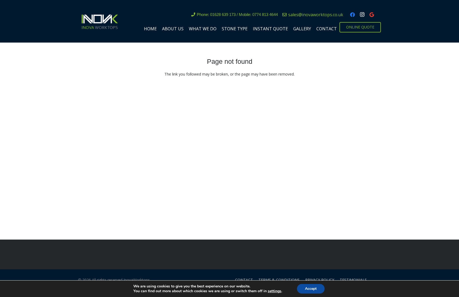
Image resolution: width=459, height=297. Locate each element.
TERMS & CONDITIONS (279, 279)
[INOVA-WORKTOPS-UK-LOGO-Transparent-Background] (99, 21)
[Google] (371, 14)
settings (274, 291)
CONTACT (244, 279)
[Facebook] (352, 14)
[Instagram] (362, 14)
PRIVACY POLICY (319, 279)
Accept (311, 288)
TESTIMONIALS (353, 279)
